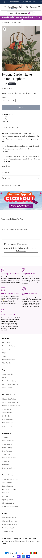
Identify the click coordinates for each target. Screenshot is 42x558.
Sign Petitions (26, 2)
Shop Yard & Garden (9, 458)
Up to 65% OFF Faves (21, 206)
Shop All (5, 437)
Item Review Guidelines (10, 384)
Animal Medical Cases (9, 524)
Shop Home (6, 454)
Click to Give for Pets (9, 399)
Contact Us (6, 349)
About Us (5, 356)
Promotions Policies (9, 381)
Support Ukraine (8, 531)
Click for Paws (7, 412)
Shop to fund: (17, 13)
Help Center (6, 342)
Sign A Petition (7, 426)
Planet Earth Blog (8, 503)
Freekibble (6, 416)
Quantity (4, 97)
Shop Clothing (7, 447)
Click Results (6, 363)
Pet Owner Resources (9, 489)
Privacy (4, 377)
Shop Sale (5, 464)
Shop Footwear (7, 451)
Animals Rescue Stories (10, 479)
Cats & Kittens (7, 482)
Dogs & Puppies (7, 486)
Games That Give (8, 423)
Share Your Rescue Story (10, 506)
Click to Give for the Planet (11, 406)
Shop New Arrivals (8, 468)
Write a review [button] (21, 251)
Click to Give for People (10, 402)
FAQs (4, 353)
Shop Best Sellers (8, 441)
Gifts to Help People (9, 518)
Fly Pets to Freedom (9, 528)
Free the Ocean (7, 419)
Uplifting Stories (7, 500)
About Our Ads (7, 388)
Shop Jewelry (6, 461)
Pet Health (6, 493)
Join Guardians (13, 2)
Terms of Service (7, 374)
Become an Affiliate (9, 359)
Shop (3, 2)
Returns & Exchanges (9, 346)
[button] (27, 7)
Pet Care (5, 496)
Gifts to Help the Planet (10, 521)
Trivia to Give (6, 409)
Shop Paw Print (7, 444)
